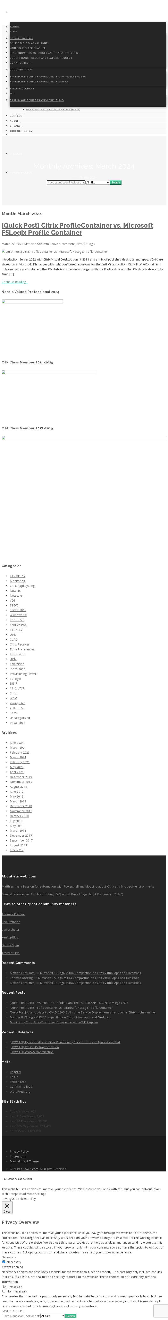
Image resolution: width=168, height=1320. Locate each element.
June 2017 (17, 850)
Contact (17, 116)
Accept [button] (13, 1194)
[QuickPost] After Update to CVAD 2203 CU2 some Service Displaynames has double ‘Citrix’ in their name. (83, 1012)
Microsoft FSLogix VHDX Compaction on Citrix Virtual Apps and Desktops (90, 973)
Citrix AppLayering (22, 586)
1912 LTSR (17, 688)
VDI (12, 600)
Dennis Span (10, 945)
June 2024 (17, 743)
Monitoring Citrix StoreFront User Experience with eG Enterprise (54, 1022)
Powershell (17, 723)
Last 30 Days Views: (24, 1121)
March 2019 (18, 801)
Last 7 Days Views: (23, 1116)
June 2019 (17, 791)
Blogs (14, 26)
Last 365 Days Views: (25, 1126)
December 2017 (21, 835)
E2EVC (14, 605)
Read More (26, 1194)
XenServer (17, 664)
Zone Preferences (22, 649)
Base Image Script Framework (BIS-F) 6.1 (39, 81)
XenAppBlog (10, 937)
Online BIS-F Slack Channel (29, 43)
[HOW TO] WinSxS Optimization (31, 1052)
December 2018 (21, 806)
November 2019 (21, 782)
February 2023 (20, 752)
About (15, 134)
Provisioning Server (23, 674)
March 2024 (18, 747)
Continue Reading (15, 282)
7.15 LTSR (17, 620)
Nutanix (15, 591)
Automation (18, 654)
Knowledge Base (22, 88)
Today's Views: (20, 1111)
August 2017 (18, 845)
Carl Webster (10, 929)
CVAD (14, 639)
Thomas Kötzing (21, 978)
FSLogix (89, 244)
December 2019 (21, 777)
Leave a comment (62, 244)
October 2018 (19, 816)
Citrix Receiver (20, 644)
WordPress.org (20, 1091)
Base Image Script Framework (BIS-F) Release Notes (48, 76)
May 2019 (16, 796)
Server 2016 (18, 610)
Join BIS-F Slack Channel (28, 48)
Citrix (13, 693)
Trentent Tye (11, 953)
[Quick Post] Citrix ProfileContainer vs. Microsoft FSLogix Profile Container (77, 229)
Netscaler (16, 595)
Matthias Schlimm (36, 244)
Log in (14, 1077)
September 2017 (21, 840)
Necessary (14, 1262)
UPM (79, 244)
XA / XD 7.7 (17, 576)
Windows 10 (18, 615)
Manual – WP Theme (24, 1161)
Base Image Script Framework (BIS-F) (37, 100)
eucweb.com (29, 1169)
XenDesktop (18, 625)
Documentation (21, 69)
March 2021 (18, 757)
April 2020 (17, 772)
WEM (13, 698)
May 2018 (16, 826)
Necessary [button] (9, 1257)
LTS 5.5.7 (16, 630)
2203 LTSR (17, 708)
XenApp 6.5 (17, 703)
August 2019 (18, 787)
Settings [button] (40, 1194)
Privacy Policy (19, 1151)
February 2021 (20, 762)
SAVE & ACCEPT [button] (13, 1311)
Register (15, 1072)
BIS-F (13, 683)
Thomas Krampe (13, 914)
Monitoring (17, 581)
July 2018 (16, 821)
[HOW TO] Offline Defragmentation (34, 1047)
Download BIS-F (21, 38)
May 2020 (16, 767)
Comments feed (21, 1086)
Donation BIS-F (20, 63)
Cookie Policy (21, 172)
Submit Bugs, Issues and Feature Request (41, 58)
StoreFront (17, 669)
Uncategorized (20, 718)
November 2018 (21, 811)
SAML (14, 713)
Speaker (16, 153)
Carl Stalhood (11, 922)
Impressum (17, 1156)
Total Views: (18, 1131)
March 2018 (18, 830)
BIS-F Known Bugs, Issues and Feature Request (45, 53)
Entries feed (18, 1082)
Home (14, 12)
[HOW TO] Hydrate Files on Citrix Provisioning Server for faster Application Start (65, 1042)
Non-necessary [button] (12, 1286)
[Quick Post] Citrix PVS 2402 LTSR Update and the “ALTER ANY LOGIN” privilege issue (69, 1003)
